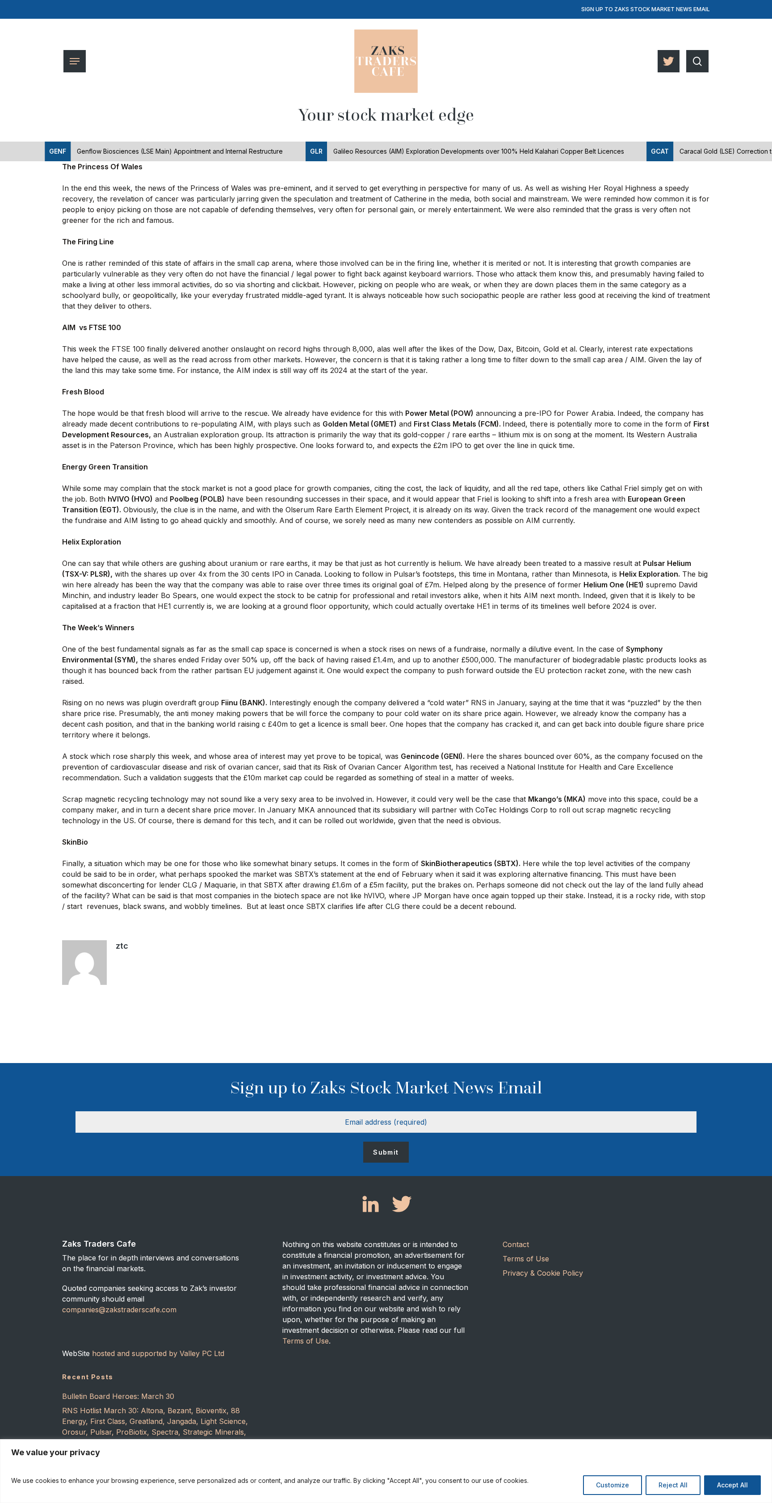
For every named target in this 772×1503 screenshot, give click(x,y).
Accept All (732, 1485)
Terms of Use (305, 1340)
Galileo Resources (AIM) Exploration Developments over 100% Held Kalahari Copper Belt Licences (439, 151)
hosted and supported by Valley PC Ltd (158, 1353)
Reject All (673, 1485)
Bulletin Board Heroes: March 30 (118, 1396)
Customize (612, 1485)
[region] (386, 1471)
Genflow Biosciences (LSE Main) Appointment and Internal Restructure (138, 151)
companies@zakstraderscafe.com (119, 1309)
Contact (516, 1244)
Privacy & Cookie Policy (543, 1273)
